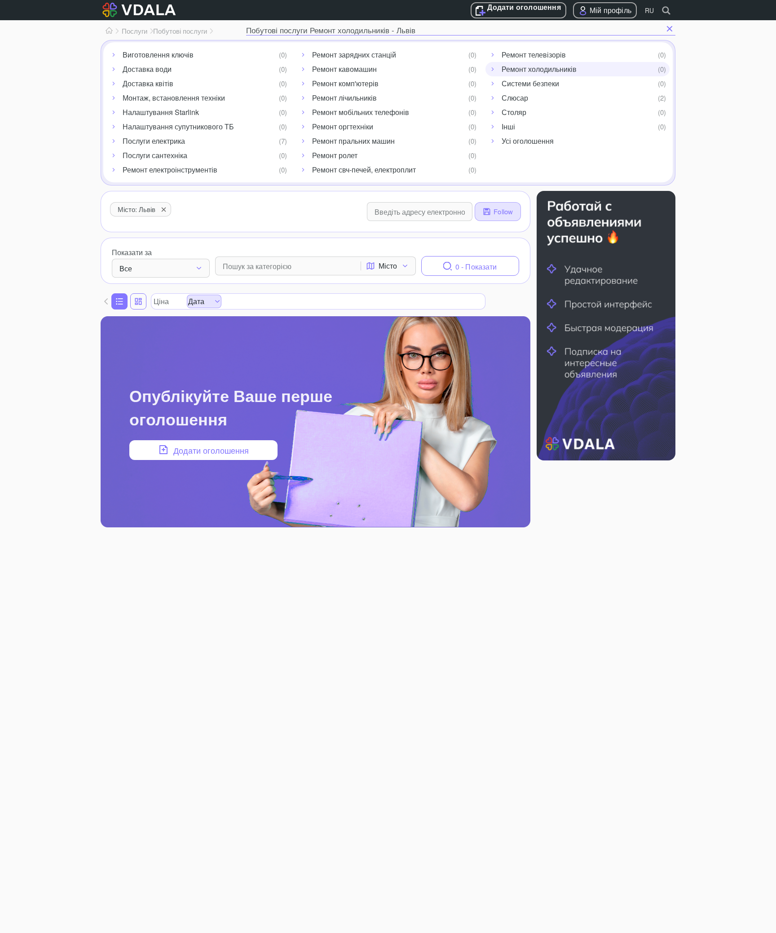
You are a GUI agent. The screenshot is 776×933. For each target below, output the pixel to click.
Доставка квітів (148, 83)
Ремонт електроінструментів (170, 169)
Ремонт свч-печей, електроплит (364, 169)
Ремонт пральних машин (353, 141)
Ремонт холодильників (539, 69)
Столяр (514, 112)
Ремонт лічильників (344, 98)
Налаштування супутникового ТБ (178, 126)
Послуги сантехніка (155, 155)
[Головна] (109, 31)
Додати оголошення (523, 7)
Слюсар (515, 98)
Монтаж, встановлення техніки (174, 98)
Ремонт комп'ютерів (345, 83)
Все (125, 268)
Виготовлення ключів (158, 54)
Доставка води (147, 69)
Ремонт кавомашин (344, 69)
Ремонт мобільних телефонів (360, 112)
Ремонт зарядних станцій (354, 54)
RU (649, 10)
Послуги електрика (154, 141)
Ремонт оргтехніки (342, 126)
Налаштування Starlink (161, 112)
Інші (508, 126)
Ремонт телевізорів (534, 54)
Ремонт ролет (334, 155)
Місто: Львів (136, 209)
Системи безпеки (530, 83)
